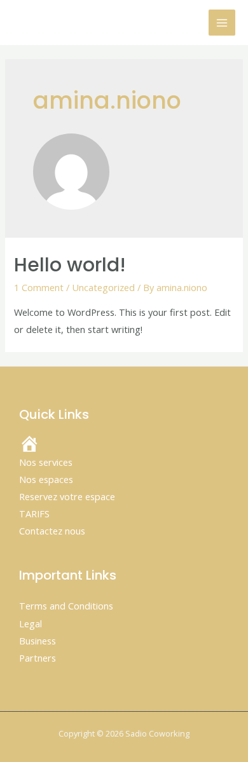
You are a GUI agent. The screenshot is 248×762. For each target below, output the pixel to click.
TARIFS (34, 513)
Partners (37, 657)
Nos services (45, 462)
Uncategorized (103, 287)
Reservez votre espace (67, 496)
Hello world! (70, 264)
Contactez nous (52, 530)
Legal (30, 623)
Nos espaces (46, 479)
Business (37, 640)
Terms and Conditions (66, 605)
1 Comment (39, 287)
